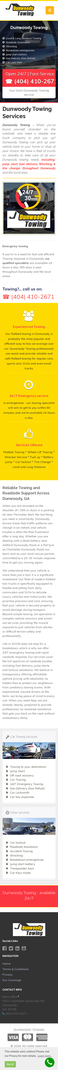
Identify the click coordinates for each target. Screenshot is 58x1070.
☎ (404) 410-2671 (31, 81)
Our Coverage (11, 980)
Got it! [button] (10, 1064)
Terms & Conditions (15, 969)
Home (6, 963)
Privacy (7, 974)
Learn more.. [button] (45, 1056)
